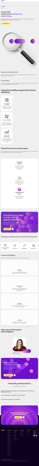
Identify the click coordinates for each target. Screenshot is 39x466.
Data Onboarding (9, 440)
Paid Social (8, 447)
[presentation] (34, 240)
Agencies (15, 432)
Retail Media (9, 450)
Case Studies (22, 431)
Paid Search (9, 448)
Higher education (16, 439)
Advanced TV (9, 445)
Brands (15, 434)
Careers (28, 433)
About (28, 431)
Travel (15, 436)
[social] (34, 435)
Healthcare (15, 438)
